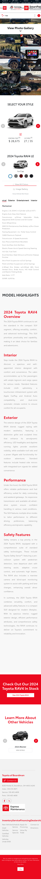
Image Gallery (21, 189)
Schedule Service (15, 825)
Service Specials (15, 831)
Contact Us (11, 780)
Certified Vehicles (5, 834)
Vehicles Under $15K (6, 840)
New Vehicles (7, 824)
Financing (25, 820)
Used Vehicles (5, 829)
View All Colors (21, 184)
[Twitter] (9, 800)
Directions (34, 828)
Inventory (7, 820)
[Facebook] (4, 800)
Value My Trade (23, 831)
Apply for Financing (24, 825)
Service (16, 820)
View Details (20, 750)
